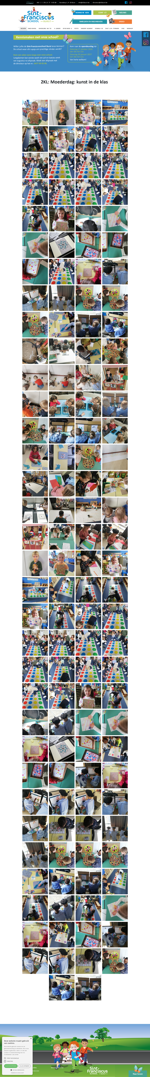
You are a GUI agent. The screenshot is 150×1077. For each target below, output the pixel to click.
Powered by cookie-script (17, 1073)
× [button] (31, 1038)
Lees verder (15, 1054)
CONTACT (102, 13)
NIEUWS (122, 13)
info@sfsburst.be (83, 2)
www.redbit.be (57, 1068)
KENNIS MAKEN (82, 13)
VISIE (122, 28)
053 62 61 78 (41, 2)
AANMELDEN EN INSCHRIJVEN (89, 22)
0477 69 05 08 (51, 2)
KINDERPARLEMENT (87, 28)
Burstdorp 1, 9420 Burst (67, 2)
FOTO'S (76, 28)
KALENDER (57, 28)
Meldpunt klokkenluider (33, 1071)
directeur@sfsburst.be (100, 2)
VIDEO (121, 22)
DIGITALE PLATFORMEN (112, 28)
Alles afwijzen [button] (24, 1066)
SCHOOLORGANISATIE (45, 28)
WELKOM (23, 28)
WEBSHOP (130, 28)
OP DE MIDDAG (67, 28)
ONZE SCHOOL (32, 28)
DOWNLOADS (99, 28)
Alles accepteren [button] (10, 1066)
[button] (17, 1070)
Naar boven (138, 1074)
